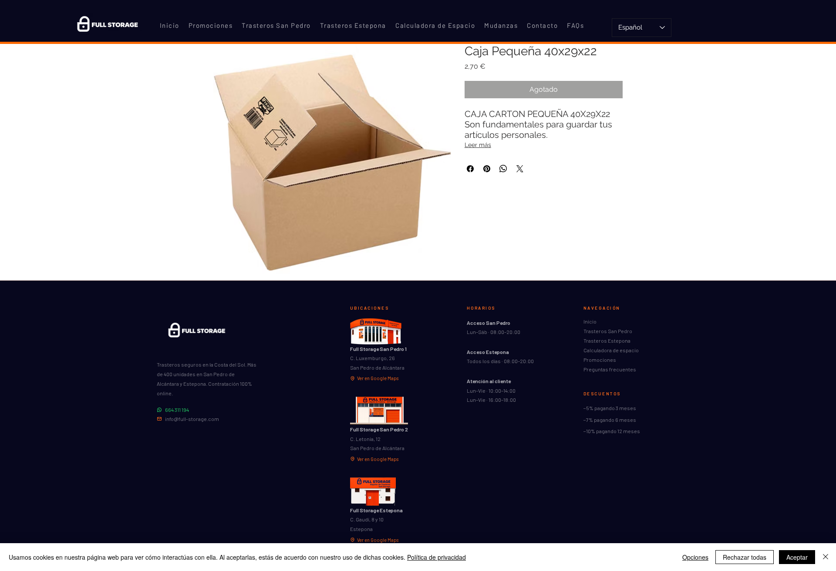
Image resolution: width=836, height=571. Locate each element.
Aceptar (797, 557)
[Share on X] (520, 169)
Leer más (478, 144)
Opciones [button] (695, 557)
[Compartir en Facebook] (470, 169)
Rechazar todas (744, 557)
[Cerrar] (825, 557)
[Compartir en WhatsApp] (503, 169)
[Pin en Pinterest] (487, 169)
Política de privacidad (436, 557)
